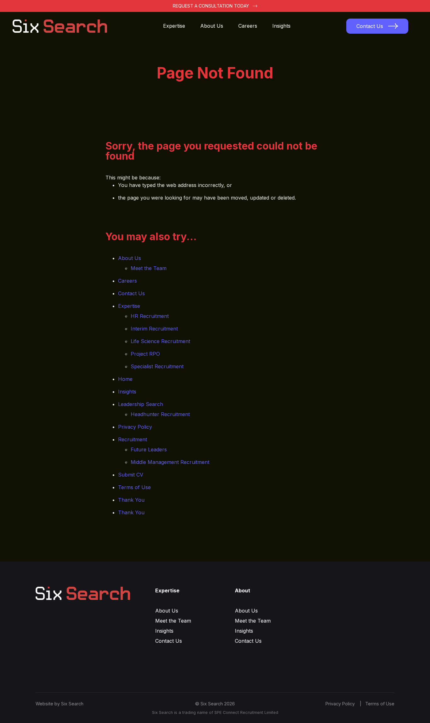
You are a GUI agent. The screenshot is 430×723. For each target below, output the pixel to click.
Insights (281, 26)
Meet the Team (149, 268)
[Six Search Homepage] (64, 26)
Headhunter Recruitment (160, 414)
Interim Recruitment (154, 328)
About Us (211, 26)
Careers (247, 26)
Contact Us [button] (369, 26)
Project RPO (145, 354)
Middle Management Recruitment (170, 462)
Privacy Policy (135, 427)
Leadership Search (140, 404)
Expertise (174, 26)
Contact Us (131, 293)
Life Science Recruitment (160, 341)
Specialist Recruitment (157, 366)
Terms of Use (134, 487)
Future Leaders (149, 449)
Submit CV (130, 475)
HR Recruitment (150, 316)
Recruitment (132, 439)
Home (125, 379)
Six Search (72, 703)
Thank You (131, 500)
